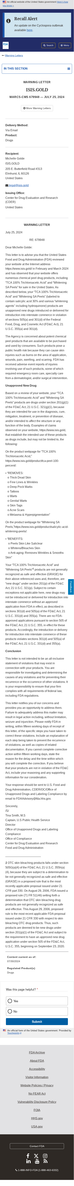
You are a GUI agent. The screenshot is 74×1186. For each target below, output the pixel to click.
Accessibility (37, 1068)
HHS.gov (37, 1118)
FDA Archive (37, 1052)
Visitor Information (36, 1077)
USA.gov (37, 1126)
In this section (16, 68)
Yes (15, 1001)
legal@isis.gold (18, 185)
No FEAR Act (37, 1093)
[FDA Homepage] (6, 45)
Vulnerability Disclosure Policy (37, 1101)
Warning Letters (14, 55)
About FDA (37, 1060)
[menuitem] (36, 960)
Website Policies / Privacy (36, 1085)
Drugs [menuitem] (10, 972)
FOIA (37, 1110)
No (15, 1011)
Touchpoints (13, 1033)
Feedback (71, 587)
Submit (37, 1021)
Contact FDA (37, 1146)
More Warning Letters (38, 108)
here (29, 30)
